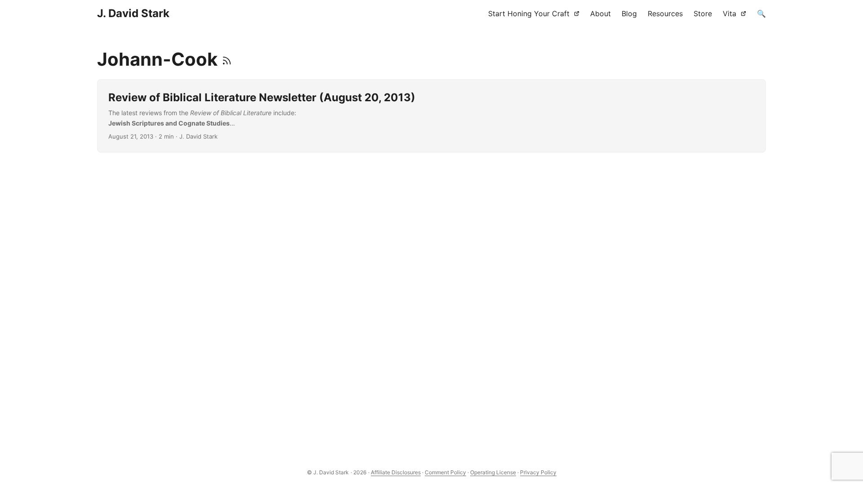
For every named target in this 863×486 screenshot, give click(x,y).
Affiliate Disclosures (396, 472)
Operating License (493, 472)
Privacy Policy (538, 472)
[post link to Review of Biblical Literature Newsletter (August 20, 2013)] (431, 116)
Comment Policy (445, 472)
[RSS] (227, 59)
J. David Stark (133, 13)
